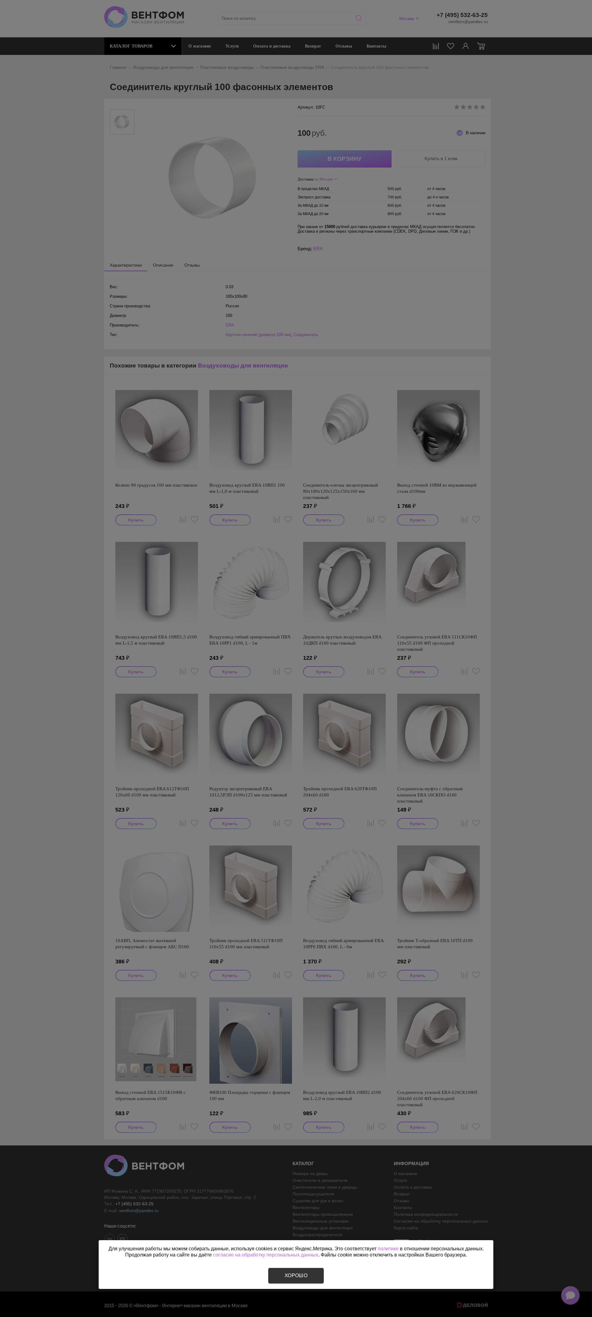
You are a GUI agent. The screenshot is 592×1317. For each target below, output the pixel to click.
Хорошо (296, 1275)
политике (388, 1248)
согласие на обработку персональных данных (265, 1254)
